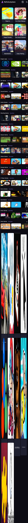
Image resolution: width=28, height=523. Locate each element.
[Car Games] (4, 285)
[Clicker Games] (24, 285)
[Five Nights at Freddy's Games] (17, 390)
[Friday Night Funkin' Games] (11, 390)
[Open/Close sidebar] (27, 2)
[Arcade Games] (17, 285)
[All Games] (24, 390)
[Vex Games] (11, 285)
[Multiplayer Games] (4, 390)
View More (10, 59)
